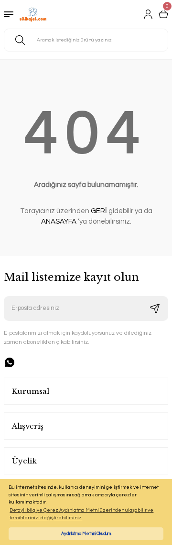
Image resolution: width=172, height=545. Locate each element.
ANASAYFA (58, 221)
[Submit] (154, 308)
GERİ (99, 211)
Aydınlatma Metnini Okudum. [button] (86, 533)
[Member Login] (148, 14)
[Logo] (33, 14)
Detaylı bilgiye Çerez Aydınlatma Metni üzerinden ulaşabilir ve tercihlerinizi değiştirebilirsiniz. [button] (81, 514)
